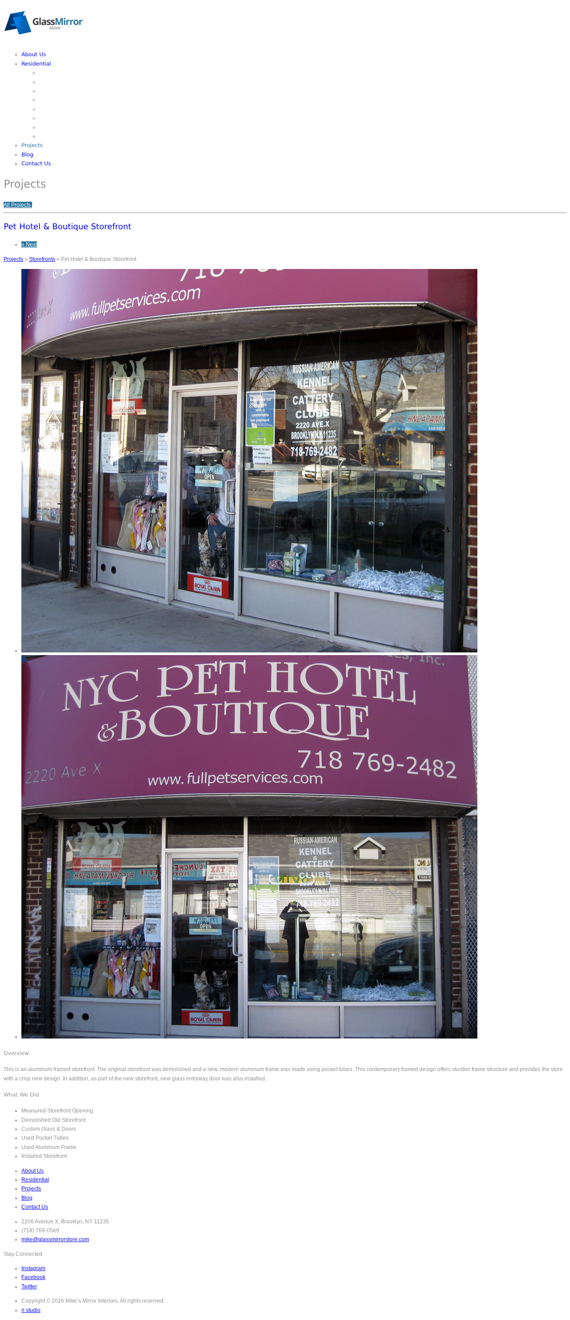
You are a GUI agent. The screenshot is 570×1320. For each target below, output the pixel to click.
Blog (27, 1198)
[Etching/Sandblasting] (67, 72)
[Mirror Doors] (56, 109)
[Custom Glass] (57, 82)
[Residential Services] (36, 64)
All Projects (18, 205)
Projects (13, 259)
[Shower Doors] (58, 118)
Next (29, 244)
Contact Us (34, 1207)
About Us (32, 1171)
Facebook (33, 1277)
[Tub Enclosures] (59, 127)
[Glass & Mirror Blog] (27, 154)
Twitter (29, 1286)
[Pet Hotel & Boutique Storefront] (67, 226)
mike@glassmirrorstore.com (55, 1239)
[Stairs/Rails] (54, 136)
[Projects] (32, 145)
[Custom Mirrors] (59, 91)
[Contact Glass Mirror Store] (36, 163)
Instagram (33, 1268)
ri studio (31, 1310)
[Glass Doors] (55, 100)
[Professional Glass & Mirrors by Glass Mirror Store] (43, 40)
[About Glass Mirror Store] (33, 54)
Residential (35, 1180)
